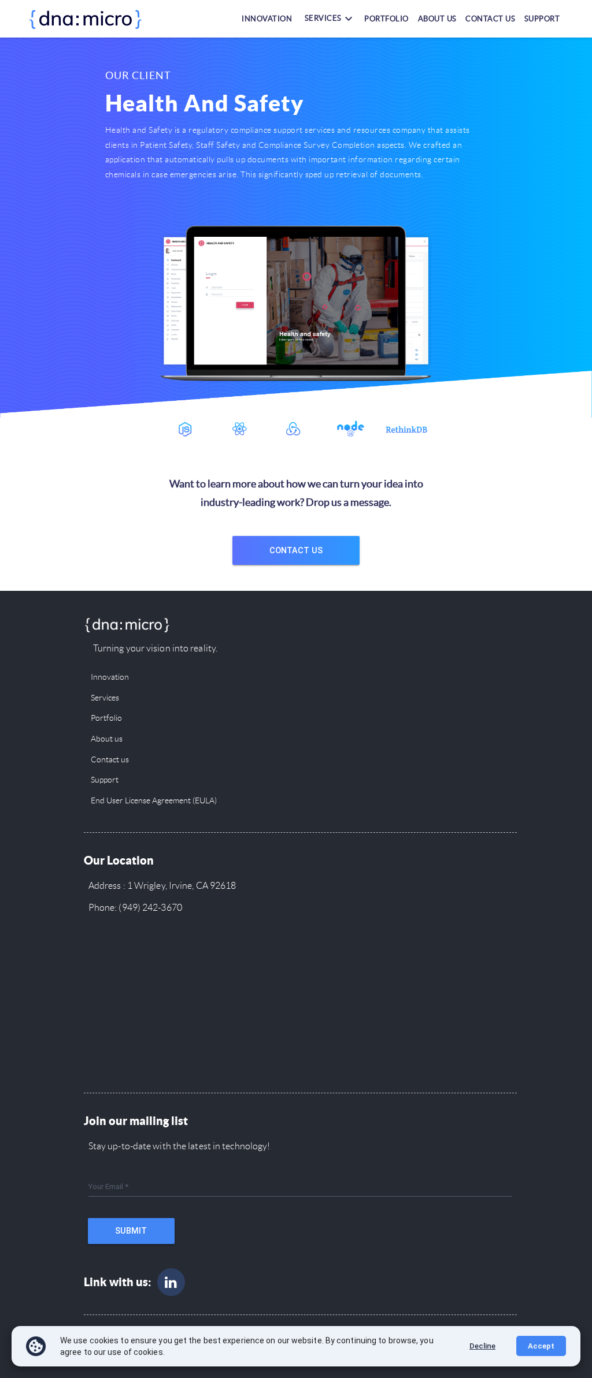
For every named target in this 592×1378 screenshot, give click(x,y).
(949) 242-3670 (149, 908)
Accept (541, 1346)
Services (105, 698)
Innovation (267, 18)
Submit (131, 1230)
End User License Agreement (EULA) (154, 800)
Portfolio (386, 18)
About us (437, 18)
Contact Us (296, 550)
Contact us (490, 18)
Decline (482, 1346)
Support (542, 18)
